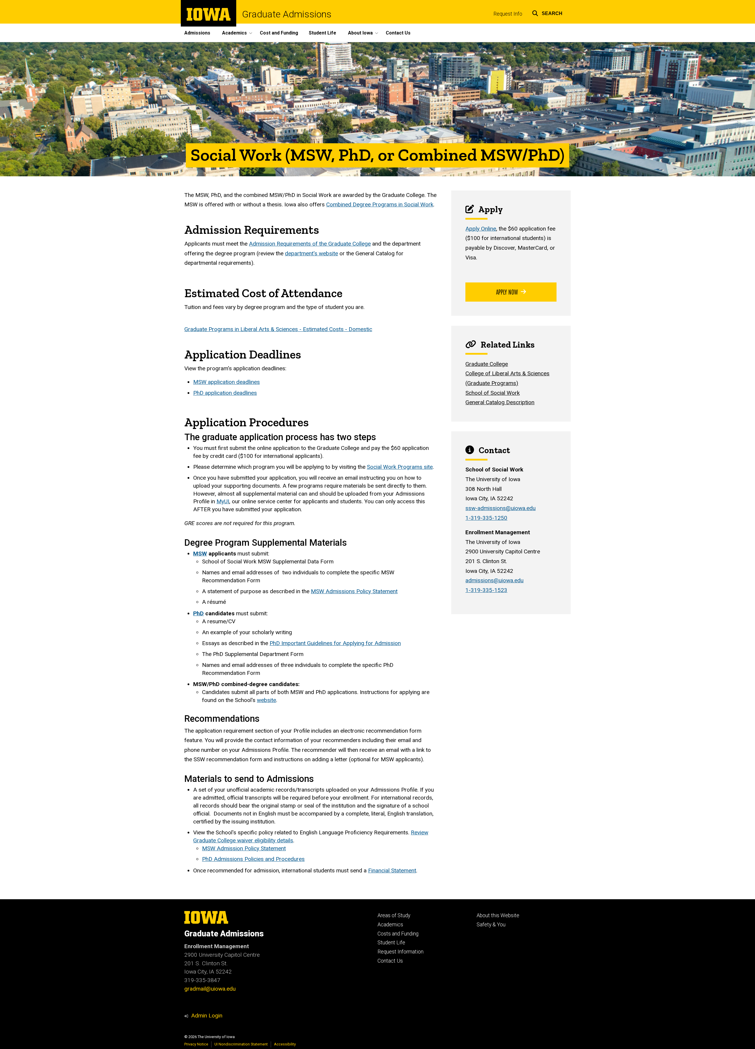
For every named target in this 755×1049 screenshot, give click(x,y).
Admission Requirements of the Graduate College (310, 243)
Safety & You (491, 925)
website (266, 700)
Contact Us (398, 33)
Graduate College (486, 364)
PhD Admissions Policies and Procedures (253, 859)
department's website (311, 253)
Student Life (322, 33)
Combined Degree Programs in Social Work (379, 204)
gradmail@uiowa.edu (210, 988)
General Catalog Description (499, 402)
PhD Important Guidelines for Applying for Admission (335, 643)
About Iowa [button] (360, 33)
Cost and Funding (279, 33)
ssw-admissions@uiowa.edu (500, 508)
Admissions (197, 33)
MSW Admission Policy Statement (244, 848)
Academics (390, 925)
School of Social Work (492, 392)
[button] (547, 12)
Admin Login (206, 1015)
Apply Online (480, 228)
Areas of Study (394, 915)
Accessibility (285, 1044)
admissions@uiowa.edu (494, 580)
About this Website (498, 915)
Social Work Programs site (400, 466)
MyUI (222, 501)
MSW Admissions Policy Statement (354, 591)
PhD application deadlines (225, 392)
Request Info (507, 14)
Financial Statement (392, 870)
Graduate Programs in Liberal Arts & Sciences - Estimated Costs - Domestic (278, 329)
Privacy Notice (196, 1044)
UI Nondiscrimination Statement (241, 1044)
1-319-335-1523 (486, 590)
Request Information (401, 952)
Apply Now (507, 291)
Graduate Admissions (286, 14)
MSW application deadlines (226, 382)
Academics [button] (234, 33)
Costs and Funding (398, 934)
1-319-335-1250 (486, 517)
